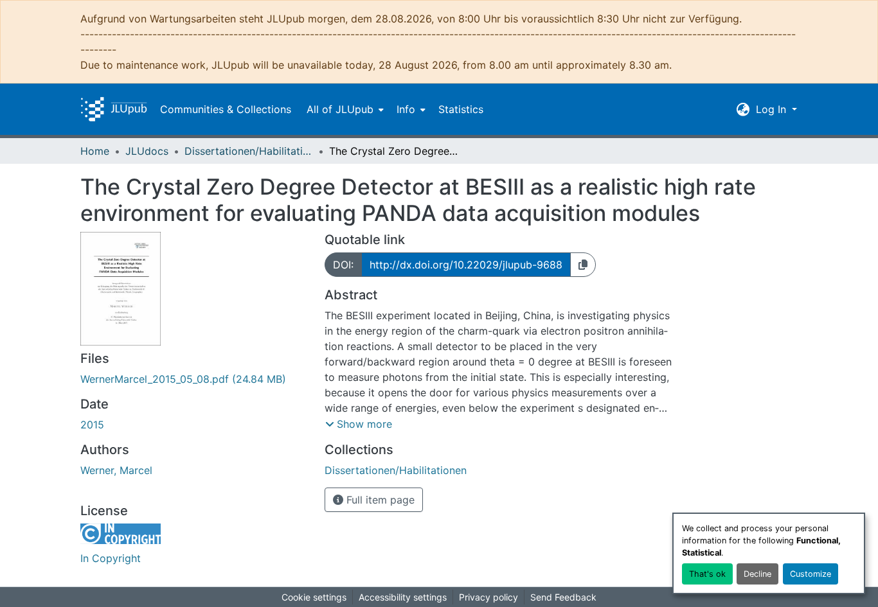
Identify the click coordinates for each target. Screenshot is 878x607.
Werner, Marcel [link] (116, 470)
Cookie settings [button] (314, 597)
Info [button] (406, 109)
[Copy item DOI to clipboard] (583, 264)
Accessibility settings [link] (403, 597)
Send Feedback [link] (563, 597)
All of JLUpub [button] (340, 109)
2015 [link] (92, 424)
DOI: (343, 264)
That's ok (707, 574)
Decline (757, 574)
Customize (810, 574)
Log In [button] (772, 109)
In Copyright (110, 558)
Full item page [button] (379, 499)
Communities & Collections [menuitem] (225, 109)
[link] (194, 379)
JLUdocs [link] (146, 151)
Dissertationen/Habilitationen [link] (248, 151)
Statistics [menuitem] (460, 109)
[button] (113, 109)
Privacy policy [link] (488, 597)
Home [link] (94, 151)
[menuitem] (344, 109)
